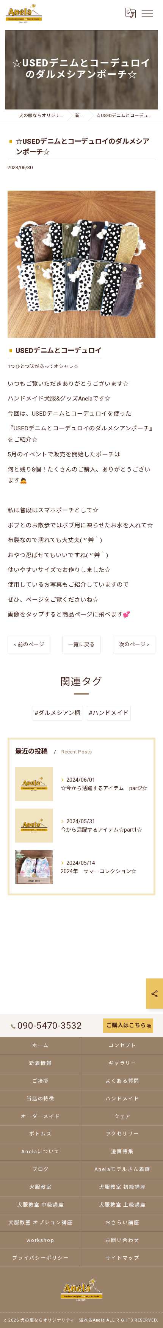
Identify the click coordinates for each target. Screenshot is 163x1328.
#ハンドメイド (109, 713)
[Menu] (147, 13)
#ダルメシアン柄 (57, 713)
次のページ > (134, 644)
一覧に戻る (81, 644)
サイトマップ (122, 1258)
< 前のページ (29, 644)
